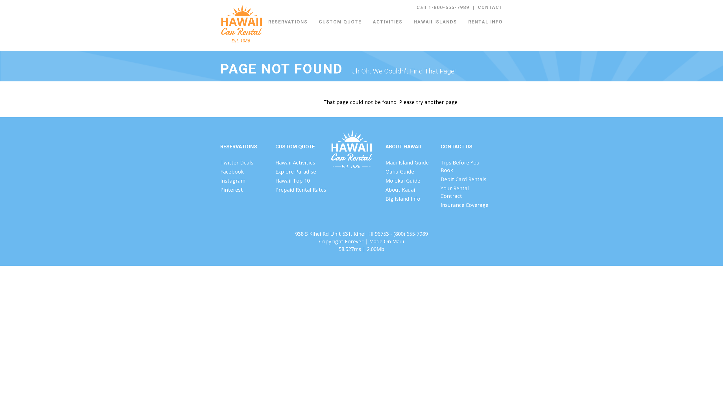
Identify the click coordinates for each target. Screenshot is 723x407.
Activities (387, 22)
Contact (490, 7)
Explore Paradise (295, 171)
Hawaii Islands (435, 22)
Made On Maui (386, 241)
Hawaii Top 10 (292, 180)
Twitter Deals (236, 162)
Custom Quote (340, 22)
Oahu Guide (400, 171)
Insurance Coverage (464, 205)
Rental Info (485, 22)
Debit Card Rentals (463, 179)
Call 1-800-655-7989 (443, 7)
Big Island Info (403, 198)
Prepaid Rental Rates (300, 189)
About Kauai (400, 189)
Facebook (232, 171)
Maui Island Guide (407, 162)
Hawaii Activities (295, 162)
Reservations (288, 22)
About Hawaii (403, 147)
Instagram (232, 180)
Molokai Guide (403, 180)
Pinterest (231, 189)
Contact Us (456, 147)
